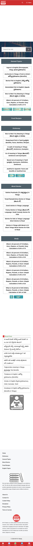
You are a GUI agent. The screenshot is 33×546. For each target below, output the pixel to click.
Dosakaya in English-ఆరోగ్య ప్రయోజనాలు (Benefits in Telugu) (16, 389)
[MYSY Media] (3, 2)
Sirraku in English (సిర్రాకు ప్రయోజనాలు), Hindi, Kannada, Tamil (16, 382)
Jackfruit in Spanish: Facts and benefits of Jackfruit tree (17, 170)
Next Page (27, 109)
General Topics (6, 459)
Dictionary (5, 456)
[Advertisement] (16, 23)
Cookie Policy (6, 500)
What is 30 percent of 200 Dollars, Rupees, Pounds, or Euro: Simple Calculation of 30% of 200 (17, 290)
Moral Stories (6, 462)
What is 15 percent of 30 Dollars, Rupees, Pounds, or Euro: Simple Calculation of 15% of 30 (17, 273)
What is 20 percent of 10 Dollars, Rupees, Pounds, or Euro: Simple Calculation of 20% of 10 (17, 264)
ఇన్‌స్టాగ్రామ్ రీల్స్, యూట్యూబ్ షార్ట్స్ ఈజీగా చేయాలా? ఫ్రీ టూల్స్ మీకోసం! (16, 348)
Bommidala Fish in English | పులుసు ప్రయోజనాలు (17, 88)
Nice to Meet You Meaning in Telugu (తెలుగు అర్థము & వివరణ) (17, 95)
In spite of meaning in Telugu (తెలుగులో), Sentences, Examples (17, 148)
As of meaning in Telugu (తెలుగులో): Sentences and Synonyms (17, 154)
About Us (5, 494)
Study (4, 453)
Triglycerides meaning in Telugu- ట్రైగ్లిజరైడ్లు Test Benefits (14, 368)
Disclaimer (5, 503)
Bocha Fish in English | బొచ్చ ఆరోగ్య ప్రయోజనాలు (17, 82)
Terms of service (7, 510)
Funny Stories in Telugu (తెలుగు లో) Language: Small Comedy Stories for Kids (17, 212)
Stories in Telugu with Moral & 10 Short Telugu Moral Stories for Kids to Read (17, 227)
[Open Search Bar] (22, 2)
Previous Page (7, 109)
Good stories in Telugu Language (17, 205)
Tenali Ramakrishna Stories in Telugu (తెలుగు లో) (17, 200)
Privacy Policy (6, 507)
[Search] (28, 49)
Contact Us (5, 497)
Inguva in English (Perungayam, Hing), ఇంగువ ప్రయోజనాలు (17, 69)
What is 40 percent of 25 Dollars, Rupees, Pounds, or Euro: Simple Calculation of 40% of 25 (17, 281)
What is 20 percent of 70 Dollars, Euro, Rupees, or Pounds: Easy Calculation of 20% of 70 (17, 102)
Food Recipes (6, 465)
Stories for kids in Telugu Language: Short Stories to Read (17, 220)
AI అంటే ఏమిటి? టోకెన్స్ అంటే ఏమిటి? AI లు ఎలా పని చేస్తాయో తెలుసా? (16, 341)
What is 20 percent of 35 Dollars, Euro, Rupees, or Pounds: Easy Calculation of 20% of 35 (17, 255)
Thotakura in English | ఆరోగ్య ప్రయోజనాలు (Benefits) (13, 375)
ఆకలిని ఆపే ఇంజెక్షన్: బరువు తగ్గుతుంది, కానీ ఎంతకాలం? (15, 361)
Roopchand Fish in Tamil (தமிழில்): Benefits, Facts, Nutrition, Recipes (17, 141)
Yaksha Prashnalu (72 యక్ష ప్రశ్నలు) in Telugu (17, 194)
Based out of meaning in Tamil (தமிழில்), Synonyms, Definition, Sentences (17, 162)
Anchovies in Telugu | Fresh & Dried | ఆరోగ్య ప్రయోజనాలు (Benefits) (17, 75)
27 (22, 109)
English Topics (6, 468)
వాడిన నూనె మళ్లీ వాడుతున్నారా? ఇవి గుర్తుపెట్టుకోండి (15, 354)
